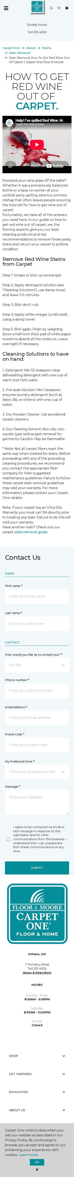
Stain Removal (19, 53)
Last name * (13, 613)
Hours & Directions (37, 973)
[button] (51, 8)
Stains (46, 48)
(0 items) (66, 8)
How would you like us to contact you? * (33, 654)
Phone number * (17, 680)
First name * (13, 585)
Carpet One (11, 48)
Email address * (16, 707)
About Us (17, 1110)
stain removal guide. (31, 532)
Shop (13, 1056)
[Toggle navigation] (6, 8)
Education (18, 1092)
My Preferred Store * (19, 761)
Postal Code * (14, 734)
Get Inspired (20, 1074)
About (30, 48)
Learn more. (28, 1155)
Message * (12, 786)
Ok (37, 1162)
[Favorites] (59, 8)
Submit (37, 868)
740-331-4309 (37, 32)
